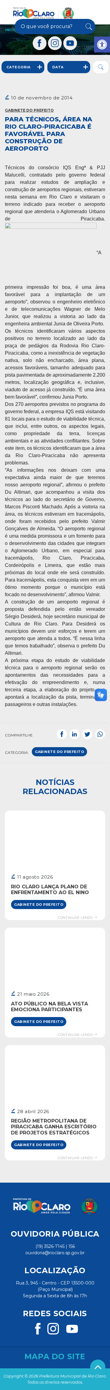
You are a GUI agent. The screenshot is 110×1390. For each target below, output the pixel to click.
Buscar (88, 26)
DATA (58, 67)
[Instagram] (55, 43)
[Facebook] (40, 43)
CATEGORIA (18, 67)
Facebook (62, 734)
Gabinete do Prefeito (29, 110)
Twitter (87, 734)
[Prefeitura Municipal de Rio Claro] (43, 13)
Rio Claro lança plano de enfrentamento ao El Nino (50, 889)
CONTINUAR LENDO (76, 917)
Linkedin (75, 734)
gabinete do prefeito (59, 752)
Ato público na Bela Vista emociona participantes (49, 1006)
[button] (102, 44)
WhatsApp (100, 734)
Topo (97, 1367)
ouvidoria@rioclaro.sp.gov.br (55, 1253)
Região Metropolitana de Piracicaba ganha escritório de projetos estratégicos (54, 1126)
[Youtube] (70, 43)
